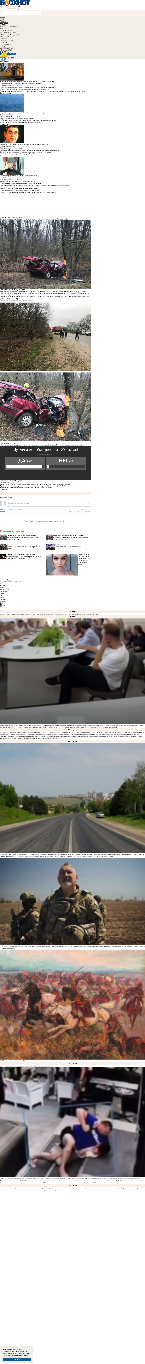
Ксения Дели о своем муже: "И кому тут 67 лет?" (17, 154)
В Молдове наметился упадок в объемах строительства (101, 727)
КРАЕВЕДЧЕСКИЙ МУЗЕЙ (9, 27)
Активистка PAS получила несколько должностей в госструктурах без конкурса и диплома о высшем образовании (42, 1190)
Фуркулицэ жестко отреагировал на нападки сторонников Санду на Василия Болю (28, 486)
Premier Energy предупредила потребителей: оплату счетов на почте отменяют (64, 854)
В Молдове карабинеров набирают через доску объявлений (20, 183)
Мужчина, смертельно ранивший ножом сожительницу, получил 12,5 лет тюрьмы (41, 856)
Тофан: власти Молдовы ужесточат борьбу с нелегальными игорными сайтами (25, 732)
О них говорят (5, 124)
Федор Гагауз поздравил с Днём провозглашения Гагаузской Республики (45, 1180)
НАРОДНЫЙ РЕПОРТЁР (8, 33)
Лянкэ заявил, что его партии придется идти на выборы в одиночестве (24, 89)
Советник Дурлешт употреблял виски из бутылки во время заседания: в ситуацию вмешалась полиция (31, 725)
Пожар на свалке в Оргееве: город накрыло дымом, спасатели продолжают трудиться (113, 854)
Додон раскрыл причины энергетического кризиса (17, 119)
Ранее (20, 510)
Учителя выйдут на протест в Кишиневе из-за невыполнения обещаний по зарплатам (118, 1182)
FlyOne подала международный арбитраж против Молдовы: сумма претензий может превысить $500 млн (92, 725)
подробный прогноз (6, 582)
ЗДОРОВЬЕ (4, 23)
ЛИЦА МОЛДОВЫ (6, 31)
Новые (2, 510)
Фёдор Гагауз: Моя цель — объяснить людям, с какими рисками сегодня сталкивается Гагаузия (29, 738)
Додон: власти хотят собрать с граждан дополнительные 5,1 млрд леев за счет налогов (74, 1188)
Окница (5, 489)
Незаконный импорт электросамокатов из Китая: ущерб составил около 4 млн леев (91, 1180)
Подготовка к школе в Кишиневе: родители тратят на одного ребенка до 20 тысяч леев (68, 1182)
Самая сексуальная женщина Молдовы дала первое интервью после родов (26, 152)
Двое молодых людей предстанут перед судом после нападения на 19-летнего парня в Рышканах (30, 1178)
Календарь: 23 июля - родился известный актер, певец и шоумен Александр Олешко (29, 150)
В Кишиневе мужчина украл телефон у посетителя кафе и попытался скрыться (24, 1188)
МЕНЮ (2, 17)
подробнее (17, 582)
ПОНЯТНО (17, 1360)
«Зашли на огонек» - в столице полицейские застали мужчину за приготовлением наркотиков (32, 484)
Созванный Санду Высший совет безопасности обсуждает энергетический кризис (28, 120)
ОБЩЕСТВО (4, 36)
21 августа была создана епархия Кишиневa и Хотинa (127, 736)
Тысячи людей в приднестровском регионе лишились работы (21, 122)
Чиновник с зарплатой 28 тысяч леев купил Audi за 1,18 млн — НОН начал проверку (90, 856)
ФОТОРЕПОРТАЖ (6, 48)
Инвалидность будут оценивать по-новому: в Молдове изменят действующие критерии (99, 946)
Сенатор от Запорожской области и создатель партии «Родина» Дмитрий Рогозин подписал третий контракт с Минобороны (37, 946)
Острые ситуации (6, 93)
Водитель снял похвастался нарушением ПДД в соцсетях (18, 854)
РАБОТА (13, 54)
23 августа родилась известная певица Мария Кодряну (85, 614)
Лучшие (11, 510)
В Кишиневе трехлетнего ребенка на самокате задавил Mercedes (90, 736)
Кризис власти (5, 62)
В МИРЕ (3, 25)
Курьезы (3, 156)
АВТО (2, 19)
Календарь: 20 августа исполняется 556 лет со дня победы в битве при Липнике (25, 1060)
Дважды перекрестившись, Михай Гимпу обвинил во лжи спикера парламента (27, 87)
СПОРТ (2, 46)
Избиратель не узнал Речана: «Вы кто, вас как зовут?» (19, 181)
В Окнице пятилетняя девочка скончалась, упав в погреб (19, 487)
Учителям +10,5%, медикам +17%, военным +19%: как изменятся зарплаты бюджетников (85, 1178)
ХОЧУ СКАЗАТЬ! (6, 50)
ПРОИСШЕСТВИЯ (6, 40)
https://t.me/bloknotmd (55, 445)
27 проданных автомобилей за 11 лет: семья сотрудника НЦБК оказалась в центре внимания (43, 736)
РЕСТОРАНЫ (4, 42)
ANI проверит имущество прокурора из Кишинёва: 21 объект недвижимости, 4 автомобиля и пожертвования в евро (34, 614)
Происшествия (5, 217)
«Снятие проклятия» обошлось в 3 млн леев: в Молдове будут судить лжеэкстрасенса (26, 1066)
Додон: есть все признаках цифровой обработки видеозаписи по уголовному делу (46, 734)
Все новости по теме (7, 85)
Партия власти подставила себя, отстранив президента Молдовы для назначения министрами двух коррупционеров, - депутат (44, 91)
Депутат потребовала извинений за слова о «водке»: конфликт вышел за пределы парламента (76, 732)
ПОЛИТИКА (4, 38)
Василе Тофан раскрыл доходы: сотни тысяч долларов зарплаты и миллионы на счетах (58, 727)
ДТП (1, 489)
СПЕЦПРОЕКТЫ (6, 44)
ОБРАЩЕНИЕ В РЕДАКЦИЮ (10, 34)
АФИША (3, 21)
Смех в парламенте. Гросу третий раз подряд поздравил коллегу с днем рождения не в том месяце (34, 185)
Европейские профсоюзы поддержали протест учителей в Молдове (94, 734)
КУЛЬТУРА (3, 29)
